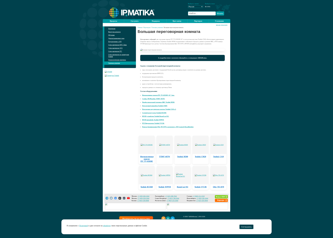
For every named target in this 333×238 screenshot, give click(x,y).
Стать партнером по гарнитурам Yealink (118, 55)
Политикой (83, 226)
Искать (220, 13)
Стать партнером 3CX (115, 48)
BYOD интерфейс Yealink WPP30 (153, 120)
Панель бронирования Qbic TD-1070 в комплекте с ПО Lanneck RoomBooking (168, 127)
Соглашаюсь (246, 227)
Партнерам (111, 29)
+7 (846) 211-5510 (199, 196)
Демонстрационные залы (116, 38)
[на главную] (128, 17)
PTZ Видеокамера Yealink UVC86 (153, 123)
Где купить (135, 21)
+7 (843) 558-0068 (143, 200)
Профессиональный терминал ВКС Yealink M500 (158, 102)
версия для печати (221, 25)
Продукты (113, 21)
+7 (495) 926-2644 (143, 198)
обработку (107, 226)
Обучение (111, 35)
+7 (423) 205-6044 (202, 200)
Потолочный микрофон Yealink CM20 (154, 106)
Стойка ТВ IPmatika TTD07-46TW (153, 98)
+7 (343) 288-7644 (171, 196)
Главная (140, 27)
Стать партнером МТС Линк (117, 45)
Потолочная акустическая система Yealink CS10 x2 (159, 109)
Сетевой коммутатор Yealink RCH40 (154, 113)
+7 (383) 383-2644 (202, 198)
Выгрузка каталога (114, 32)
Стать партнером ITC (115, 51)
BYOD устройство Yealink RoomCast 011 (155, 116)
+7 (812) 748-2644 (173, 198)
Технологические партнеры (117, 60)
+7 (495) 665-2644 (143, 196)
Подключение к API (114, 42)
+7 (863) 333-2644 (172, 200)
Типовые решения (114, 63)
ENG (208, 6)
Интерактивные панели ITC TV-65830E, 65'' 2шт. (158, 95)
